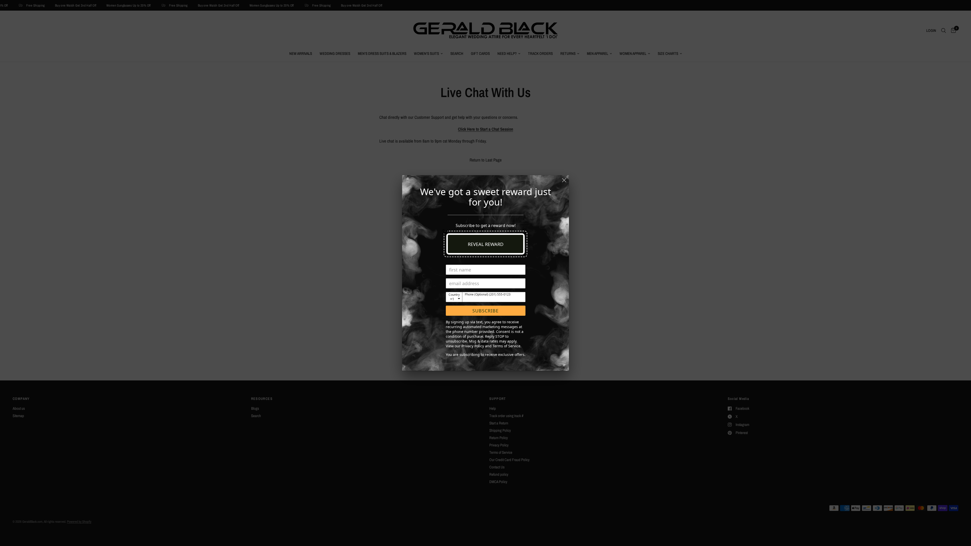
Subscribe (485, 311)
